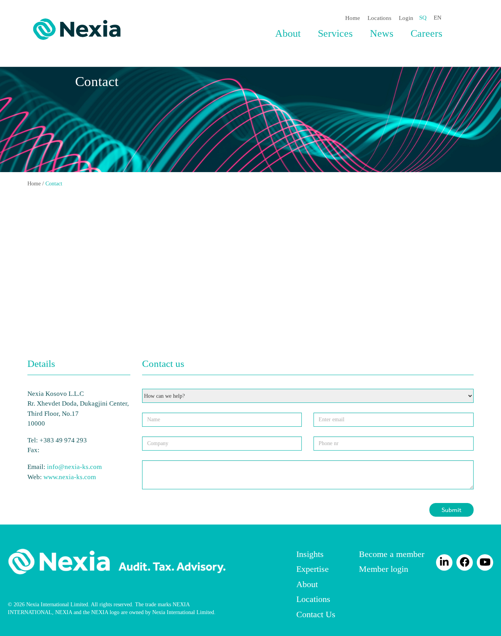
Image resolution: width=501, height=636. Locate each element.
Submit (451, 509)
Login (406, 18)
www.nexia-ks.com (69, 477)
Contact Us (315, 614)
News (381, 33)
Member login (383, 569)
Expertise (312, 569)
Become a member (391, 554)
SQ (423, 17)
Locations (379, 18)
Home (352, 18)
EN (438, 17)
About (288, 33)
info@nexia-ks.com (74, 467)
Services (335, 33)
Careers (426, 33)
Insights (310, 554)
